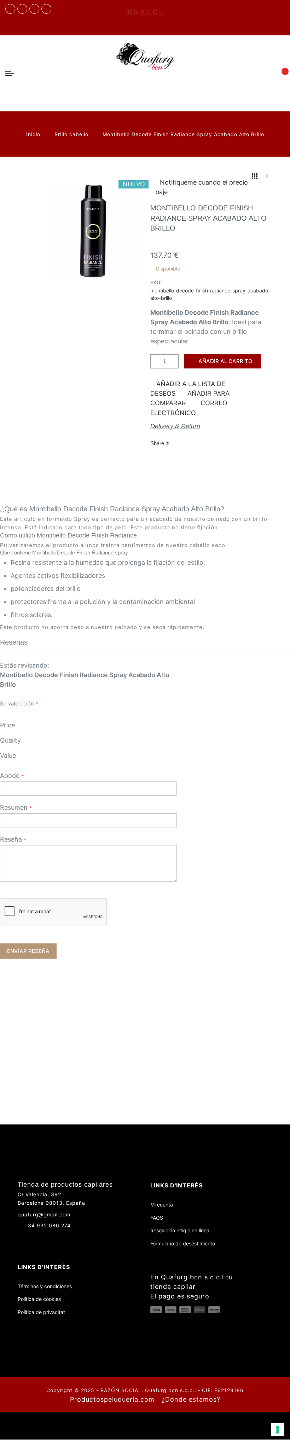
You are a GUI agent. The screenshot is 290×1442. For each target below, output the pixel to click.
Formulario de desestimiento (182, 1243)
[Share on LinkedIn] (221, 443)
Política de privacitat (41, 1312)
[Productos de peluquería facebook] (21, 1238)
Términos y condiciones (45, 1286)
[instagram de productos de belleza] (34, 1238)
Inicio (34, 134)
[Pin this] (206, 443)
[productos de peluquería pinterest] (47, 1238)
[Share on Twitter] (192, 443)
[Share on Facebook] (177, 443)
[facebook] (10, 9)
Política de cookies (39, 1299)
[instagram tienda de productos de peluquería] (34, 9)
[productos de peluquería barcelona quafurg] (22, 9)
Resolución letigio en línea (179, 1230)
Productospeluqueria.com (112, 1399)
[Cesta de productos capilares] (281, 73)
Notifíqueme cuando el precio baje (201, 187)
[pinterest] (46, 9)
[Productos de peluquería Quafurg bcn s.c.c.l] (145, 73)
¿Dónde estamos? (191, 1399)
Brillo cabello (72, 134)
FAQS (156, 1218)
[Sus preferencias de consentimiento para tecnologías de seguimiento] (277, 1429)
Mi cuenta (161, 1205)
